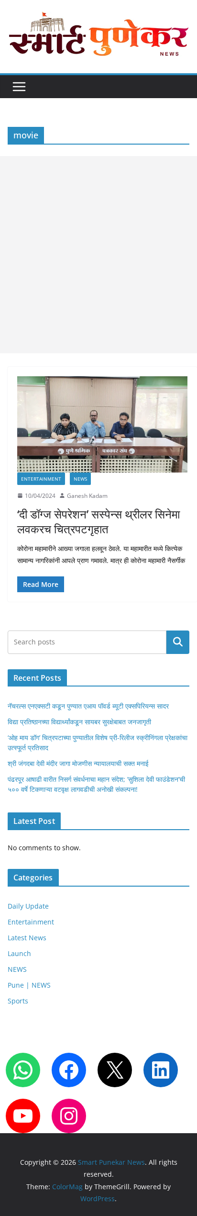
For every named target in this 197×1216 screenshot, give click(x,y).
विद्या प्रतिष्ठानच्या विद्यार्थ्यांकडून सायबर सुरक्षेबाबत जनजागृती (79, 721)
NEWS (80, 478)
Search (178, 642)
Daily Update (28, 906)
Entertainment (41, 478)
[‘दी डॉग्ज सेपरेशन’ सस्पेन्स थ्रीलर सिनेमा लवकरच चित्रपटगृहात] (102, 424)
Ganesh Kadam (87, 496)
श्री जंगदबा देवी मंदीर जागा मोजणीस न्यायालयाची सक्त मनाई (78, 763)
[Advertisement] (98, 254)
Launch (19, 953)
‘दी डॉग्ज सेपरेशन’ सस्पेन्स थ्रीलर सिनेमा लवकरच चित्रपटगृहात (98, 521)
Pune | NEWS (29, 985)
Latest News (27, 937)
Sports (18, 1000)
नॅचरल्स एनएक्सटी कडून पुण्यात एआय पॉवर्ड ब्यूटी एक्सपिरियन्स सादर (88, 705)
